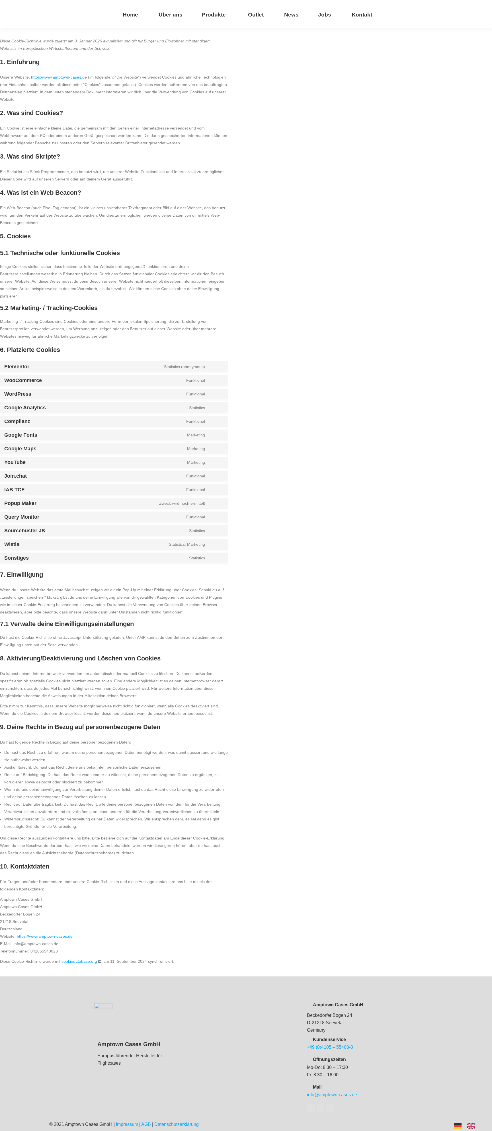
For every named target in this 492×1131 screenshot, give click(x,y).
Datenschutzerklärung (176, 1124)
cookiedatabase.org (79, 961)
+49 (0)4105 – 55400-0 (330, 1047)
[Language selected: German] (467, 1126)
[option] (472, 1126)
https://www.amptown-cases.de (59, 77)
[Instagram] (330, 1108)
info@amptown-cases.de (332, 1094)
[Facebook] (311, 1108)
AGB (146, 1124)
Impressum (127, 1124)
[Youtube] (321, 1108)
